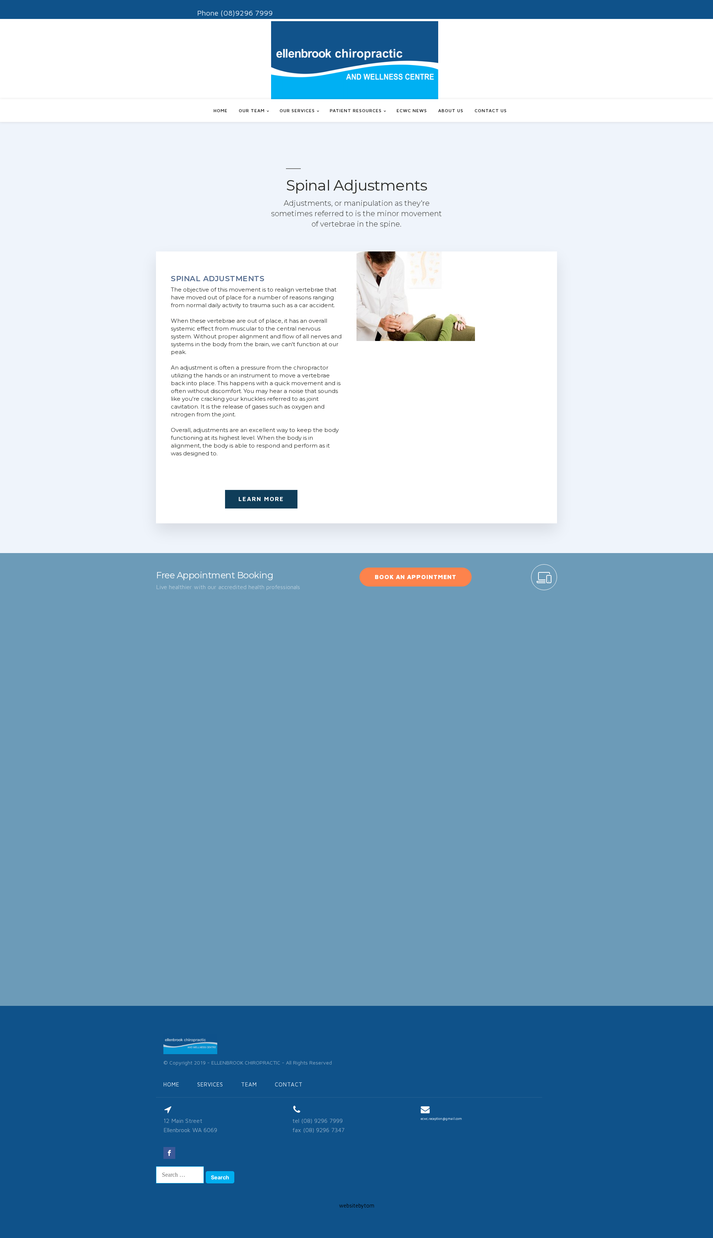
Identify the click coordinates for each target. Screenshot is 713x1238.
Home (221, 110)
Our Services (297, 110)
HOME (171, 1084)
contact (289, 1084)
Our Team (252, 110)
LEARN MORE (261, 498)
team (249, 1084)
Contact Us (491, 110)
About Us (450, 110)
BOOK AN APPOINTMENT (415, 576)
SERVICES (210, 1084)
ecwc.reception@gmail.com (441, 1119)
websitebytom (356, 1205)
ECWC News (412, 110)
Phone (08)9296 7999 (235, 13)
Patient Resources (356, 110)
